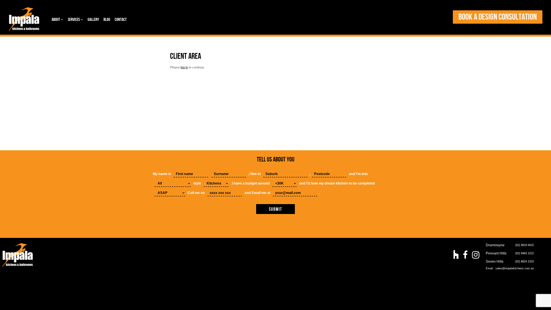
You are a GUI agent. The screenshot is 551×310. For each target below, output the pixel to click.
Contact (121, 19)
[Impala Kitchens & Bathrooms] (24, 19)
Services (74, 19)
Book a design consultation (497, 17)
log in (184, 67)
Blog (107, 19)
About (56, 19)
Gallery (93, 19)
